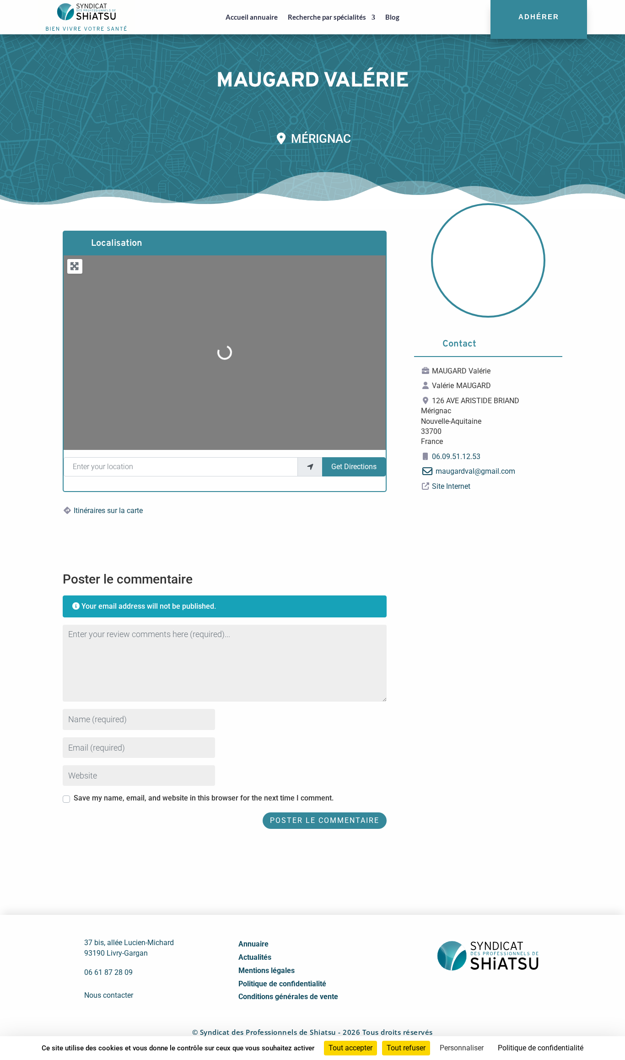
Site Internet (451, 486)
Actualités (254, 957)
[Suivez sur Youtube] (497, 993)
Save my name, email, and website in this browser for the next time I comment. (204, 798)
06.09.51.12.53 (456, 456)
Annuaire (253, 944)
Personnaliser (462, 1048)
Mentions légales (266, 970)
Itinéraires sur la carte (108, 510)
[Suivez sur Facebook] (456, 993)
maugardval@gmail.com (475, 471)
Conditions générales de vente (288, 996)
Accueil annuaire (252, 17)
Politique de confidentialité (282, 983)
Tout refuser (406, 1048)
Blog (392, 17)
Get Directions (354, 466)
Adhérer (538, 17)
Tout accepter (350, 1048)
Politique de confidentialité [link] (540, 1048)
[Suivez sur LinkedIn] (477, 993)
